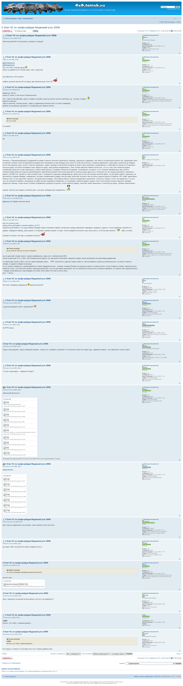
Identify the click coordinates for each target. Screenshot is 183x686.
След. (178, 653)
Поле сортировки (87, 653)
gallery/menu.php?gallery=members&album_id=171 (21, 225)
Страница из (154, 31)
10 (180, 31)
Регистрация (170, 22)
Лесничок (7, 596)
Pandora (6, 303)
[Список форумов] (33, 14)
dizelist (6, 89)
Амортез (6, 38)
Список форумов (11, 18)
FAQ (162, 22)
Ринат (6, 157)
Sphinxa (6, 346)
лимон (6, 324)
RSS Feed (157, 676)
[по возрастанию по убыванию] (122, 653)
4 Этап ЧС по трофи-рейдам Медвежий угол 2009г (30, 27)
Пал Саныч (7, 198)
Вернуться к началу (179, 53)
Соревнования (28, 18)
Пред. (5, 653)
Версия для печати (174, 18)
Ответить (4, 30)
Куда (19, 18)
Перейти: (122, 663)
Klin (5, 59)
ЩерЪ (6, 281)
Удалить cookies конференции (143, 676)
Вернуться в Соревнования (11, 663)
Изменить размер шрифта (178, 18)
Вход (178, 22)
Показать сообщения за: (58, 653)
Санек (6, 617)
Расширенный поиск (173, 9)
